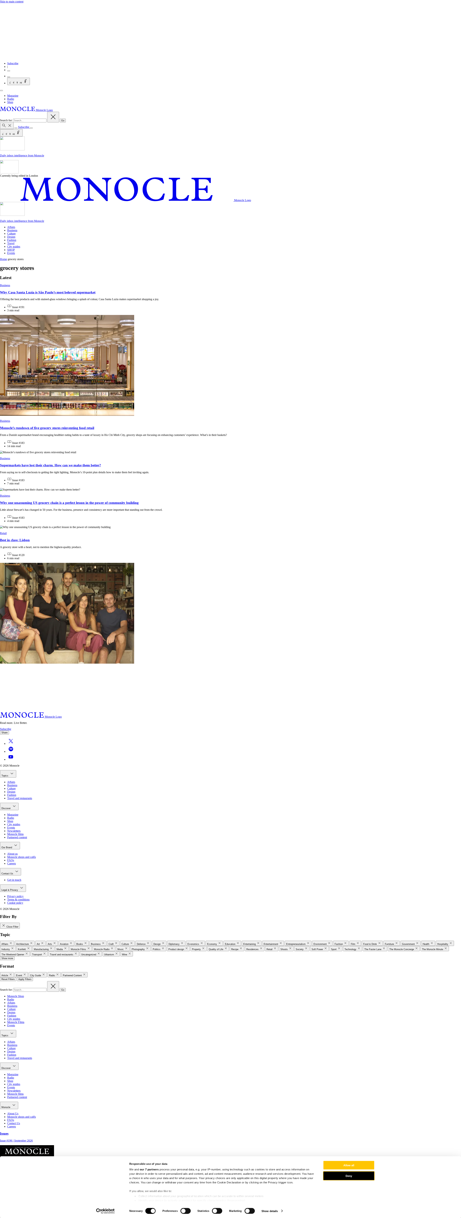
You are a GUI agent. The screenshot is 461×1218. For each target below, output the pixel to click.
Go (62, 120)
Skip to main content (11, 1)
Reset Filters (8, 979)
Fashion (11, 240)
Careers (11, 863)
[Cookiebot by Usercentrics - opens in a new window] (105, 1211)
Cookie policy (15, 902)
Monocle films (15, 834)
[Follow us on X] (10, 743)
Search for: (6, 120)
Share (4, 732)
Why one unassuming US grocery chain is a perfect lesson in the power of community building (69, 503)
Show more (7, 958)
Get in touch (14, 879)
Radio (10, 98)
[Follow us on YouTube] (10, 759)
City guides (13, 246)
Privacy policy (15, 896)
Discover (6, 808)
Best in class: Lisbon (15, 540)
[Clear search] (53, 117)
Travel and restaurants (19, 798)
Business (12, 230)
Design (11, 236)
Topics (5, 775)
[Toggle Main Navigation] (1, 90)
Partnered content (17, 837)
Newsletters (14, 830)
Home (3, 259)
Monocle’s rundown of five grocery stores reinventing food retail (47, 428)
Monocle (6, 1107)
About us (12, 853)
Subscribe (12, 63)
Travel (10, 243)
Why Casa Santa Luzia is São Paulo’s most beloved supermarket (47, 292)
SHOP (11, 249)
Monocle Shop (15, 996)
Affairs (11, 227)
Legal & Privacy (10, 890)
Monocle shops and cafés (21, 857)
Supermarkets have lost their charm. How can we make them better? (50, 465)
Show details (269, 1210)
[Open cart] (8, 77)
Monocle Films (15, 1022)
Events (11, 253)
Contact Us (7, 873)
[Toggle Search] (7, 125)
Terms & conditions (18, 899)
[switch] (185, 1211)
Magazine (12, 95)
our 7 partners (149, 1169)
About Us (12, 1113)
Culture (11, 233)
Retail (3, 533)
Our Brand (7, 847)
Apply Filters (25, 979)
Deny (349, 1175)
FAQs (10, 860)
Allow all (348, 1165)
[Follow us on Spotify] (10, 751)
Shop (10, 102)
